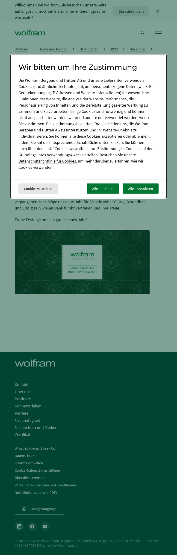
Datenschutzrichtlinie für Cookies (47, 161)
